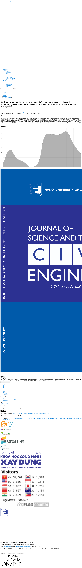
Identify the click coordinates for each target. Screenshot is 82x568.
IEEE (4, 391)
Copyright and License (10, 78)
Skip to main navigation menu (15, 1)
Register (4, 92)
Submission (5, 69)
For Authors (8, 76)
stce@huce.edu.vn (7, 546)
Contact (7, 86)
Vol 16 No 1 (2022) (7, 97)
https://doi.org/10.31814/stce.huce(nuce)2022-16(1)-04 (14, 112)
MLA (4, 392)
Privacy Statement (9, 79)
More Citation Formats (5, 382)
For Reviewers (9, 77)
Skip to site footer (25, 1)
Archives (5, 96)
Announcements (6, 68)
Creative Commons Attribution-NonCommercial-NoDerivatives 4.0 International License (31, 413)
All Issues (8, 73)
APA (4, 386)
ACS (4, 385)
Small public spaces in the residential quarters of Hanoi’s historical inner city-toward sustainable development (32, 418)
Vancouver (5, 394)
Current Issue (8, 72)
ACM (4, 384)
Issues (4, 70)
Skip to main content (5, 1)
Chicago (4, 388)
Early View (8, 71)
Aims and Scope (9, 84)
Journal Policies (9, 85)
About (4, 80)
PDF (4, 374)
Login (4, 93)
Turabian (5, 393)
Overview (8, 81)
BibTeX (6, 400)
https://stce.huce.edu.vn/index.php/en (23, 546)
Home (4, 66)
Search (14, 88)
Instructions (5, 74)
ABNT (4, 387)
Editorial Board (9, 83)
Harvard (4, 390)
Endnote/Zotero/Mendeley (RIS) (10, 399)
